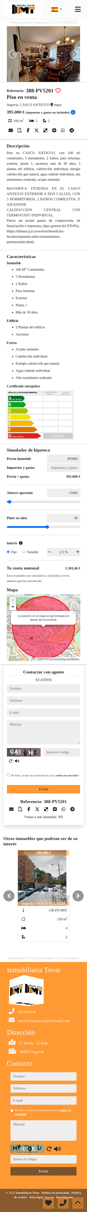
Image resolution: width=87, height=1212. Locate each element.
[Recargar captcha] (11, 760)
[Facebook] (29, 130)
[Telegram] (72, 130)
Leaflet (40, 659)
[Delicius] (46, 130)
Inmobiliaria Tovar (28, 1192)
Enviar (43, 789)
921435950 (43, 680)
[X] (37, 130)
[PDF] (20, 130)
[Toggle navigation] (77, 9)
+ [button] (12, 600)
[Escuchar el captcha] (16, 760)
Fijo (14, 552)
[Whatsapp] (63, 130)
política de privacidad (67, 775)
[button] (8, 895)
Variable (32, 552)
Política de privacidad (56, 1192)
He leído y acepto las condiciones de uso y (45, 775)
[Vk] (54, 130)
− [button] (12, 607)
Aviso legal (36, 1197)
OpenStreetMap (57, 659)
